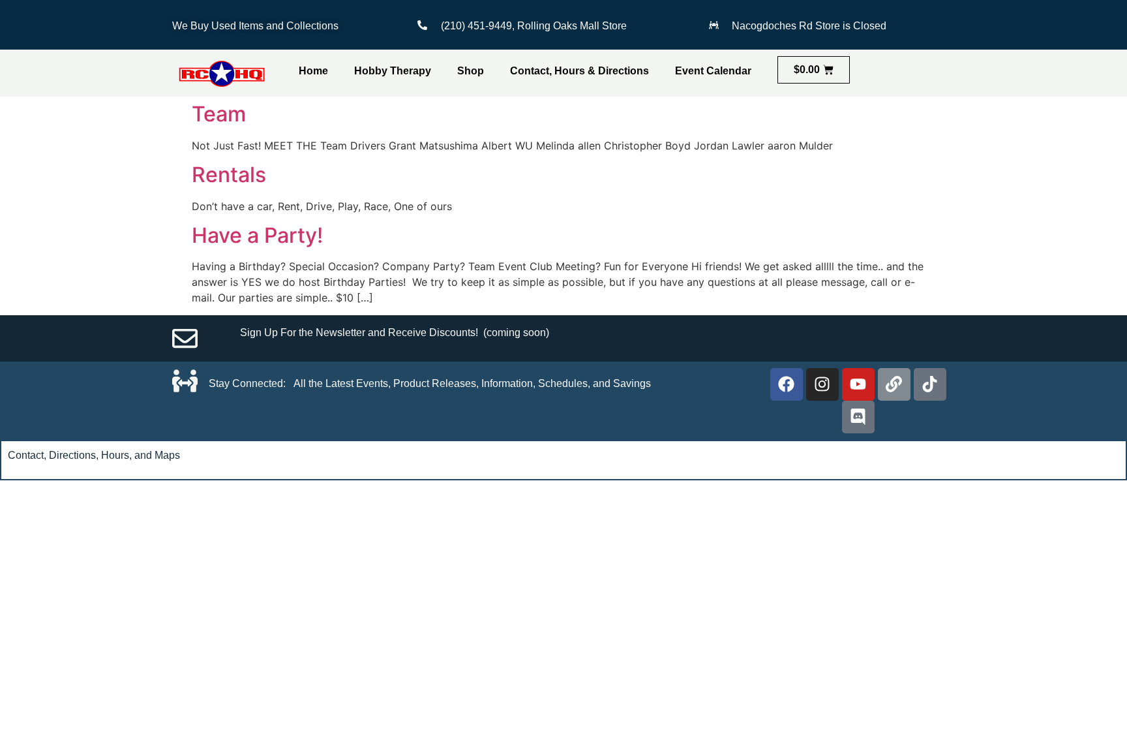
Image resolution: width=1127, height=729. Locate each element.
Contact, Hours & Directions (579, 70)
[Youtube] (858, 384)
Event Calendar (713, 70)
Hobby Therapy (392, 70)
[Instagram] (822, 384)
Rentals (229, 174)
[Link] (894, 384)
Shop (470, 70)
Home (313, 70)
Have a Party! (257, 235)
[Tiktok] (930, 384)
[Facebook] (786, 384)
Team (219, 114)
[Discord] (858, 417)
